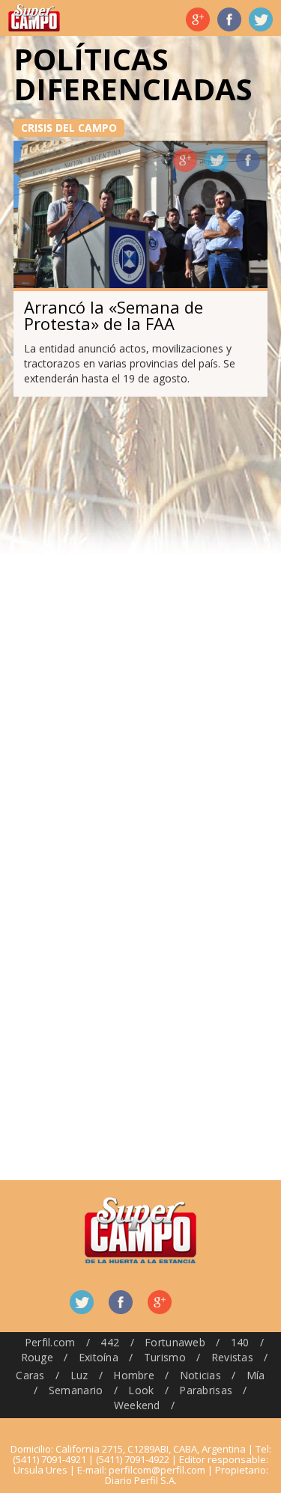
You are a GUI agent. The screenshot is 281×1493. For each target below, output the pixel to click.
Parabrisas (205, 1390)
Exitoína (98, 1357)
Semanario (76, 1390)
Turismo (165, 1357)
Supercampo (34, 18)
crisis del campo (69, 127)
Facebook (229, 19)
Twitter (261, 19)
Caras (30, 1375)
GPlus (185, 160)
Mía (256, 1375)
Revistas (232, 1357)
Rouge (37, 1357)
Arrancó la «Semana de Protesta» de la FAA (113, 315)
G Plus (198, 19)
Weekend (137, 1405)
